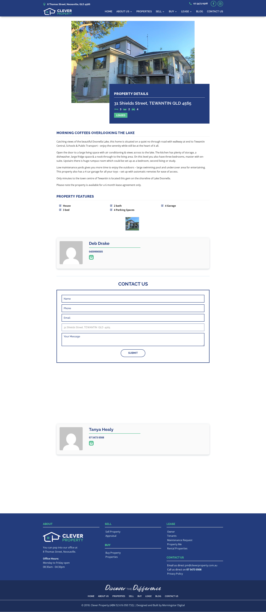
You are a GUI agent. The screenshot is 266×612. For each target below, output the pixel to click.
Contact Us (215, 11)
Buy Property (113, 552)
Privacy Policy (175, 573)
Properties (144, 11)
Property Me (174, 544)
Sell (159, 11)
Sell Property (112, 531)
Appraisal (110, 536)
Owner (171, 531)
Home (108, 11)
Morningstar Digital (173, 605)
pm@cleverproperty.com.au (201, 565)
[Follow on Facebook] (213, 3)
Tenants (172, 536)
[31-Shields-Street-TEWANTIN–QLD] (132, 224)
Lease (185, 11)
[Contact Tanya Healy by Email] (91, 443)
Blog (199, 11)
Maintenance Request (179, 540)
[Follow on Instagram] (220, 3)
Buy (171, 11)
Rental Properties (177, 548)
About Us (122, 11)
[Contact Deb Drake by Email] (91, 257)
